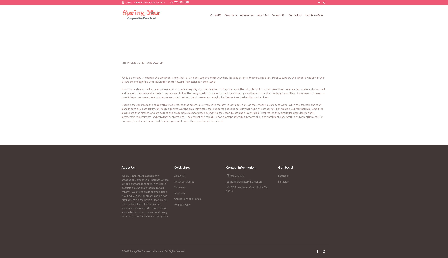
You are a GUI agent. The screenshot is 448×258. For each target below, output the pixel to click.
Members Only (182, 205)
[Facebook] (319, 3)
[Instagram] (324, 3)
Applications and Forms (187, 199)
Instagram (283, 182)
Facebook (283, 176)
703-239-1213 (181, 3)
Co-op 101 (179, 176)
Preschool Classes (184, 182)
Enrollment (180, 193)
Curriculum (180, 187)
